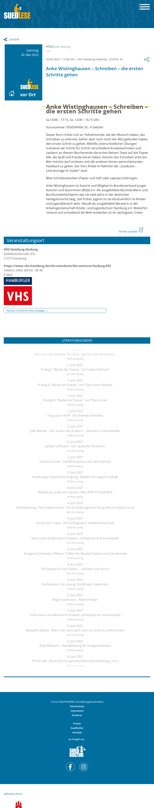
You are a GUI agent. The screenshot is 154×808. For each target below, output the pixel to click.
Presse (77, 723)
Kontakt (77, 732)
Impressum (77, 710)
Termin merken (129, 231)
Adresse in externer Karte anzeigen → (27, 310)
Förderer (77, 715)
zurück (14, 39)
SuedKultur (77, 728)
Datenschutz (77, 706)
